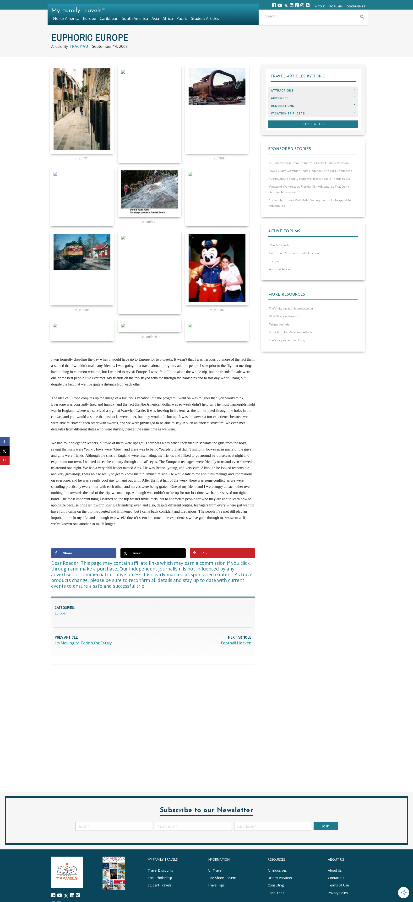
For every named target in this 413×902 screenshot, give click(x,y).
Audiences (280, 98)
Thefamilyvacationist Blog (287, 340)
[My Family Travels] (67, 872)
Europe (60, 613)
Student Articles (205, 18)
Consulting (276, 885)
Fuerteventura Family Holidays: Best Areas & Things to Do (309, 179)
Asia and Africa (279, 269)
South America (135, 18)
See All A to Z (313, 124)
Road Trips (276, 893)
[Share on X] (5, 451)
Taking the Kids (279, 324)
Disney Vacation (280, 878)
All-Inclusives (277, 870)
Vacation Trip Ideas (288, 113)
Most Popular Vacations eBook (290, 332)
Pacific (181, 18)
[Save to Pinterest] (5, 460)
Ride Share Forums (222, 878)
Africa (168, 18)
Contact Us (336, 878)
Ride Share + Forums (283, 316)
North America (66, 18)
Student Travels (159, 885)
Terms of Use (338, 885)
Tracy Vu (79, 46)
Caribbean (109, 18)
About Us (335, 870)
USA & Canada (279, 245)
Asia (155, 18)
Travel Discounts (160, 870)
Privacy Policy (338, 893)
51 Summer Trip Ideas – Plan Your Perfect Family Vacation (309, 163)
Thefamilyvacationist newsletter (291, 308)
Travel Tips (216, 885)
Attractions (282, 90)
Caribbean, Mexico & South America (294, 253)
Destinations (282, 106)
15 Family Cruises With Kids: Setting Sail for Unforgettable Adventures (310, 203)
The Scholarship (160, 878)
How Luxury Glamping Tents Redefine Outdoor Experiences (310, 171)
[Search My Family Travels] (362, 17)
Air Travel (215, 870)
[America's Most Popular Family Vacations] (114, 873)
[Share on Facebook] (5, 441)
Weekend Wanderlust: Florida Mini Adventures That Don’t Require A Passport (309, 189)
